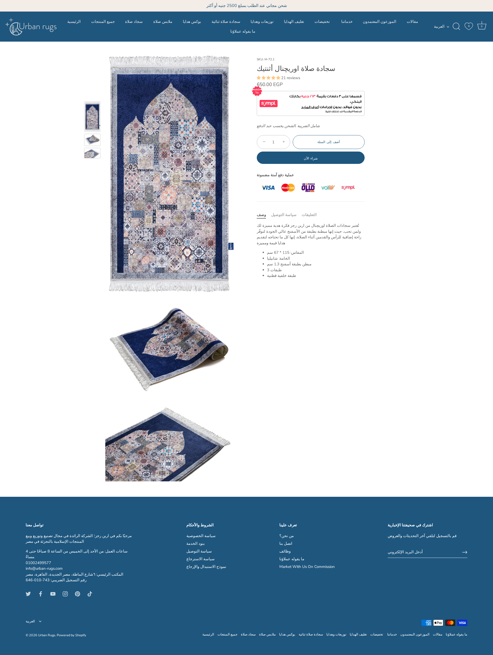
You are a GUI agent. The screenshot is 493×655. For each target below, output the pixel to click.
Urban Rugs (46, 635)
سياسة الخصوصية (201, 535)
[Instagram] (65, 593)
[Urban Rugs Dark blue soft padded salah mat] (92, 116)
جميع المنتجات (103, 21)
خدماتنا (347, 21)
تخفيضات (323, 21)
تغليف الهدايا (294, 21)
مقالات (412, 21)
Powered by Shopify (71, 635)
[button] (269, 77)
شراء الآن (311, 158)
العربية (439, 26)
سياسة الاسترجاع (200, 559)
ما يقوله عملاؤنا (242, 31)
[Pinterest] (77, 593)
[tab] (264, 215)
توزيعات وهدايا (262, 21)
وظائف (285, 551)
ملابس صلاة (162, 21)
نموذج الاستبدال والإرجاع (206, 566)
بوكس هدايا (192, 21)
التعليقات (309, 214)
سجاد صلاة (134, 21)
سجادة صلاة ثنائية (226, 21)
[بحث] (456, 26)
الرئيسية (74, 21)
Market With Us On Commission (307, 566)
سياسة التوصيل (284, 214)
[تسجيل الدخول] (464, 552)
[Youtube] (52, 593)
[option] (92, 117)
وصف (261, 214)
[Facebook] (40, 593)
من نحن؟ (286, 535)
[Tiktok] (89, 593)
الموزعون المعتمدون (379, 21)
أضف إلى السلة (328, 142)
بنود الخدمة (195, 543)
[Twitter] (28, 593)
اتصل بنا (285, 543)
